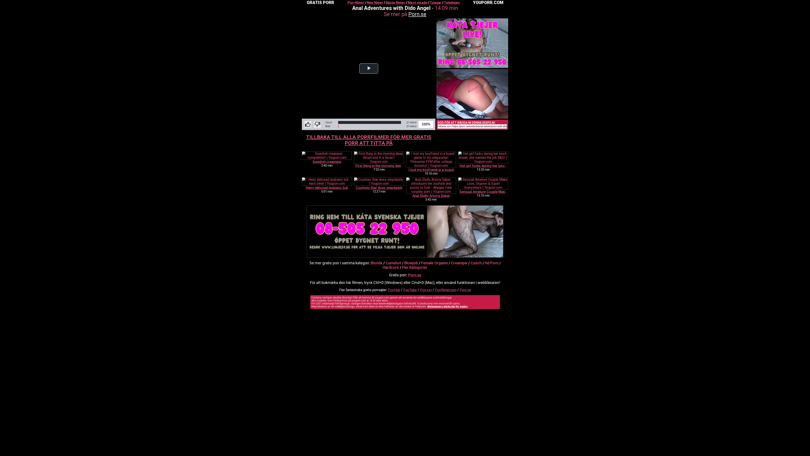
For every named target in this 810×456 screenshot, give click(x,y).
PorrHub (394, 290)
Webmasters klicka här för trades (447, 306)
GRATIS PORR (320, 2)
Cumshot (393, 263)
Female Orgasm (434, 263)
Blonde (376, 263)
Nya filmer (375, 3)
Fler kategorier (414, 267)
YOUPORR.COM (488, 2)
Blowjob (411, 263)
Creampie (459, 263)
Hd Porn (491, 263)
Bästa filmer (395, 3)
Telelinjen (452, 3)
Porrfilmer (356, 3)
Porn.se (417, 14)
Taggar (435, 3)
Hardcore (391, 267)
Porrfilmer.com (445, 290)
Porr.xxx (426, 290)
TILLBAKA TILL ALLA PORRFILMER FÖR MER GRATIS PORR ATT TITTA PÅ (368, 140)
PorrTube (410, 290)
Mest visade (417, 3)
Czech (476, 263)
